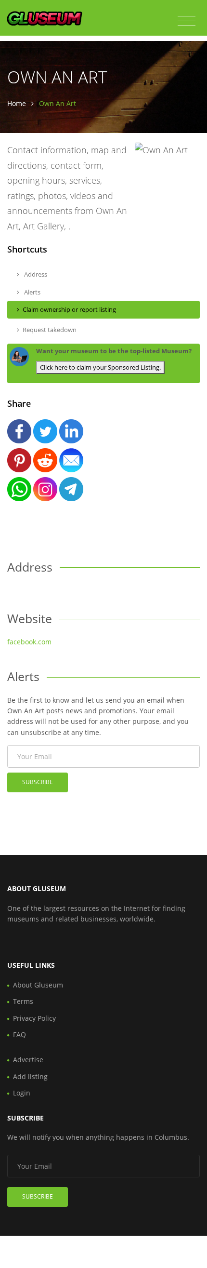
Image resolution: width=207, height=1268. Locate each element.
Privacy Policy (34, 1018)
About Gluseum (38, 984)
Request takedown (50, 329)
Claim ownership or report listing (69, 309)
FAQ (19, 1034)
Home (16, 103)
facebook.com (29, 641)
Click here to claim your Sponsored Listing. (100, 367)
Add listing (30, 1076)
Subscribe (37, 782)
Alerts (31, 292)
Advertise (28, 1059)
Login (21, 1092)
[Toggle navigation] (186, 21)
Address (35, 274)
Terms (23, 1001)
